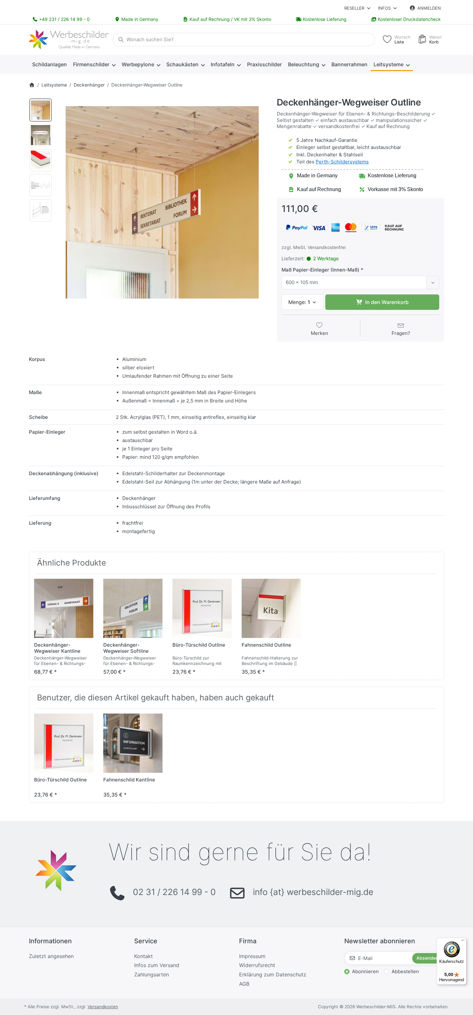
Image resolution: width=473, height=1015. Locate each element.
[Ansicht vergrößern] (162, 202)
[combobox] (244, 39)
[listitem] (162, 202)
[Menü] (463, 942)
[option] (40, 110)
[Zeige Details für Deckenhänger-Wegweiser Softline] (132, 608)
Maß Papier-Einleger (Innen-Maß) (320, 270)
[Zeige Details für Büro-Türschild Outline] (202, 608)
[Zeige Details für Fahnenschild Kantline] (132, 743)
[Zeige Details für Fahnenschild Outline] (271, 608)
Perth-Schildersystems (342, 162)
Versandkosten (103, 1006)
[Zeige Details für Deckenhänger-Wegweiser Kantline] (63, 608)
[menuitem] (49, 64)
